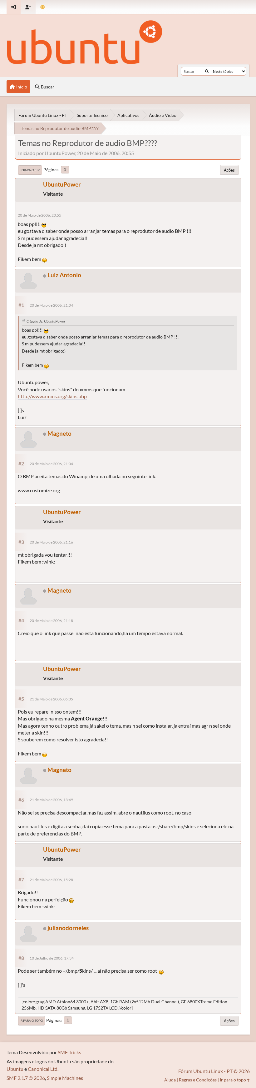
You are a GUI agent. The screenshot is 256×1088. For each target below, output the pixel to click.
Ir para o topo (31, 1020)
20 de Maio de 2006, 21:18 (51, 621)
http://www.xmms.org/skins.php (52, 396)
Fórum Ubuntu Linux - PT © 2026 (214, 1071)
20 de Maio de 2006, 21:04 (51, 305)
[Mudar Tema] (43, 7)
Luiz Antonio (64, 274)
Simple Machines (65, 1078)
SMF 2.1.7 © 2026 (26, 1078)
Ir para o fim (30, 170)
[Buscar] (207, 71)
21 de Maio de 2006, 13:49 (51, 800)
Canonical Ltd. (43, 1069)
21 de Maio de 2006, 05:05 (51, 699)
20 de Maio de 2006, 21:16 (51, 542)
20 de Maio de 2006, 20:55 (39, 215)
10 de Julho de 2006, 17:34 (52, 958)
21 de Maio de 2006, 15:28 (51, 880)
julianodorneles (68, 927)
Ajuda (170, 1079)
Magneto (59, 433)
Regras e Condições (198, 1079)
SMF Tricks (69, 1052)
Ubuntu (15, 1069)
